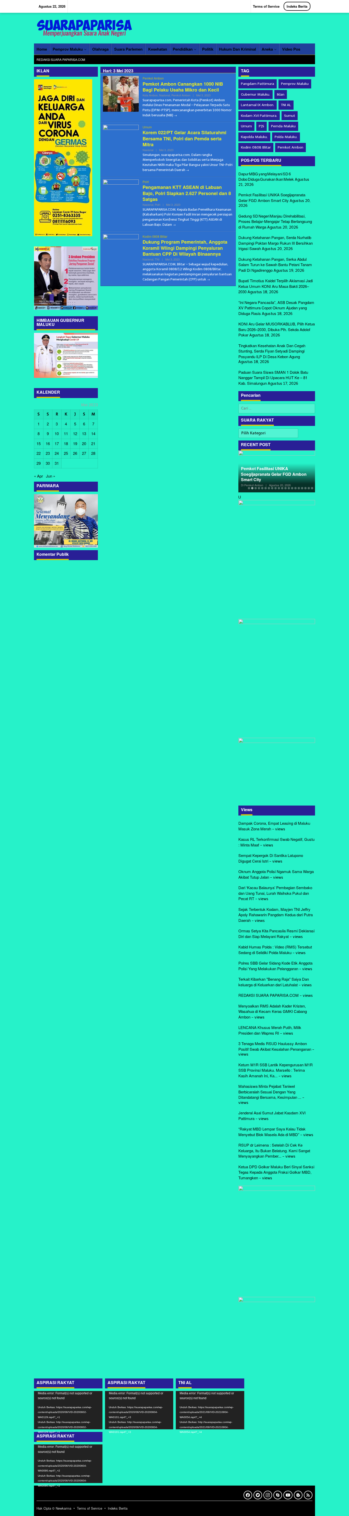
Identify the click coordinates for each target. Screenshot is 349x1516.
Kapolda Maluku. (254, 137)
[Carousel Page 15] (295, 488)
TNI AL (286, 105)
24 (57, 453)
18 (66, 443)
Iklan (280, 94)
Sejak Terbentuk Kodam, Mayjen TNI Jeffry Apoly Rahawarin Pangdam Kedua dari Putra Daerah (275, 915)
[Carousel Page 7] (269, 488)
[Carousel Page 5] (262, 488)
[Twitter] (257, 1495)
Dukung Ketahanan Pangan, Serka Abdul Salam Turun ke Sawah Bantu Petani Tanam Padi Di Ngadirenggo (275, 264)
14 (93, 433)
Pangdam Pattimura (257, 84)
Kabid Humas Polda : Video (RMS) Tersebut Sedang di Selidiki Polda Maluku (275, 949)
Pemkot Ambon (153, 78)
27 (84, 453)
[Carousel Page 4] (259, 488)
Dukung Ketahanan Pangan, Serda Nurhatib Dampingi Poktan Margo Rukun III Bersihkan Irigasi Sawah (275, 243)
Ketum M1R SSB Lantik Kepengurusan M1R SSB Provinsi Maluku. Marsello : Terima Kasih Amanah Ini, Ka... (275, 1070)
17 (57, 443)
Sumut (289, 116)
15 (39, 443)
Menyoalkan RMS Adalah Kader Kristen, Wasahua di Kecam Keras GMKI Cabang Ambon (272, 1011)
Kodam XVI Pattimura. (259, 116)
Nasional (164, 95)
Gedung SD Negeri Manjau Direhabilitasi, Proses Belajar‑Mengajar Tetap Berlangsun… (266, 471)
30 (48, 463)
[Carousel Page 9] (275, 488)
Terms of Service (89, 1508)
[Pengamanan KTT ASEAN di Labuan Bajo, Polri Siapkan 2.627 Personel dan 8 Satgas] (174, 224)
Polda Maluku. (286, 137)
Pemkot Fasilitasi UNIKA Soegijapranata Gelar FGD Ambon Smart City (271, 197)
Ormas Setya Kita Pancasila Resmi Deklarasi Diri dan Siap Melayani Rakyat (276, 933)
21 (93, 443)
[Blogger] (298, 1495)
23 (48, 453)
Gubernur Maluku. (255, 94)
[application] (68, 1410)
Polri (146, 181)
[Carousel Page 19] (309, 488)
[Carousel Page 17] (302, 488)
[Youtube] (288, 1495)
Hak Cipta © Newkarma (54, 1508)
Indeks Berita (117, 1508)
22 (39, 453)
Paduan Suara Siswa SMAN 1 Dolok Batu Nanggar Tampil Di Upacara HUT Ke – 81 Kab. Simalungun (273, 377)
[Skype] (277, 1495)
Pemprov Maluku (295, 84)
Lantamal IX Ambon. (257, 105)
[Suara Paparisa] (85, 27)
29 (39, 463)
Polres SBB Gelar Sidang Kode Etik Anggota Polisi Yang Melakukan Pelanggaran (275, 965)
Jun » (50, 476)
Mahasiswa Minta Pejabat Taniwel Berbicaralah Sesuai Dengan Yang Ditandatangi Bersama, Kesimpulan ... (269, 1091)
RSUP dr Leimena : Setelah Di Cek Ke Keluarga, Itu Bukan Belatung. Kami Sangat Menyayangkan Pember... (274, 1150)
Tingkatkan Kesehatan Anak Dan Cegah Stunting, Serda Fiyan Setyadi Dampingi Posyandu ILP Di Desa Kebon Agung (271, 351)
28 (93, 453)
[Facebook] (247, 1495)
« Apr (38, 476)
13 (84, 433)
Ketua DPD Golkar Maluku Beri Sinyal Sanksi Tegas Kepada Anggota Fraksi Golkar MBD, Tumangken (276, 1172)
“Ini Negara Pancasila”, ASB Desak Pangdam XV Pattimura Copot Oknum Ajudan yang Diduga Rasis (276, 308)
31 (57, 463)
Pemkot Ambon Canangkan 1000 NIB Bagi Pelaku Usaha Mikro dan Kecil (183, 87)
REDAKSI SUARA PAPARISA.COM (268, 995)
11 (66, 433)
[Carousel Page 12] (285, 488)
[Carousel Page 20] (312, 488)
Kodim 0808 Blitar (155, 236)
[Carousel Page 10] (279, 488)
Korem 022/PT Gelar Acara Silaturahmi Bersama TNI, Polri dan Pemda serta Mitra (184, 138)
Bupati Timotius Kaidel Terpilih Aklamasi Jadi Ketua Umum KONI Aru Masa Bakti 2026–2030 (275, 286)
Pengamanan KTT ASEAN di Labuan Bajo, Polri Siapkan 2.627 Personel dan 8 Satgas (187, 193)
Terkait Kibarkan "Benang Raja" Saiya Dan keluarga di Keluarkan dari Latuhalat (273, 981)
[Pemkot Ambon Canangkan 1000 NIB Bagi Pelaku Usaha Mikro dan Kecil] (175, 115)
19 (75, 443)
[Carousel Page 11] (282, 488)
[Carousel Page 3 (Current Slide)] (255, 488)
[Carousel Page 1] (249, 488)
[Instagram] (267, 1495)
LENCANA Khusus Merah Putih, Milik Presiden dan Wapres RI (269, 1030)
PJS (261, 126)
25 (66, 453)
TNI (157, 259)
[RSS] (308, 1495)
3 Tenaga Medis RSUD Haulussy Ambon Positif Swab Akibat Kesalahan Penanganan (274, 1046)
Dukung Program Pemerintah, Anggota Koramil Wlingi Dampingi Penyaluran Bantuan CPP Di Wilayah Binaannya (185, 248)
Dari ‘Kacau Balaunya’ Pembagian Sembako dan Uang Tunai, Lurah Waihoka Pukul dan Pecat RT (275, 893)
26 (75, 453)
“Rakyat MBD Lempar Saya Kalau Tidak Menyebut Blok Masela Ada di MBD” (272, 1131)
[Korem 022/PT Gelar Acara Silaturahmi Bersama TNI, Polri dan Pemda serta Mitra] (187, 169)
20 (84, 443)
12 (75, 433)
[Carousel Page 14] (292, 488)
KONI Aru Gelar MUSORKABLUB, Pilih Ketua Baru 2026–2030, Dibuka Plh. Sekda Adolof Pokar (276, 329)
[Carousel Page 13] (289, 488)
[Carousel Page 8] (272, 488)
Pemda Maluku (283, 126)
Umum (147, 127)
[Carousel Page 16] (299, 488)
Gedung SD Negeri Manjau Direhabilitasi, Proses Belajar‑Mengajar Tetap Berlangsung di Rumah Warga (275, 221)
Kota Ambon (150, 95)
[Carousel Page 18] (305, 488)
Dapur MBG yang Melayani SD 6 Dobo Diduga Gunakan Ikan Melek (266, 176)
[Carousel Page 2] (252, 488)
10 (57, 433)
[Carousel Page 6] (265, 488)
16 (48, 443)
